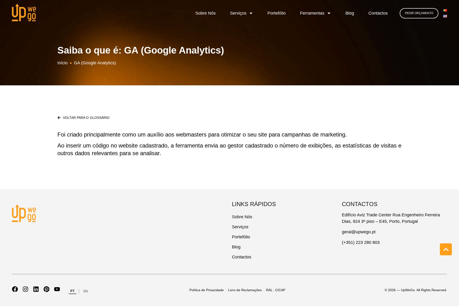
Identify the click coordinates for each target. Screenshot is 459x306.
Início (62, 62)
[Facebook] (15, 289)
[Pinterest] (46, 289)
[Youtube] (57, 289)
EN (85, 291)
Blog (349, 13)
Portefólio (277, 13)
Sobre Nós (205, 13)
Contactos (378, 13)
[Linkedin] (36, 289)
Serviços (238, 13)
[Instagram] (25, 289)
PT (72, 291)
